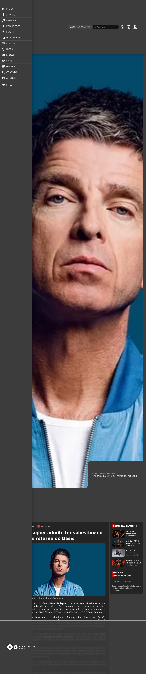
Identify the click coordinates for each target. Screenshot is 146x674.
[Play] (10, 647)
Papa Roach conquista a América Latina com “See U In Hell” (132, 555)
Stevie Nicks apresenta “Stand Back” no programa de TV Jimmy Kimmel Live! (117, 477)
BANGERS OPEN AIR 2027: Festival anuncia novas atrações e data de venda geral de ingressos (133, 566)
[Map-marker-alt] (16, 647)
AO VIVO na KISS (27, 646)
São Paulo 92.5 (23, 648)
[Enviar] (138, 581)
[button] (126, 667)
